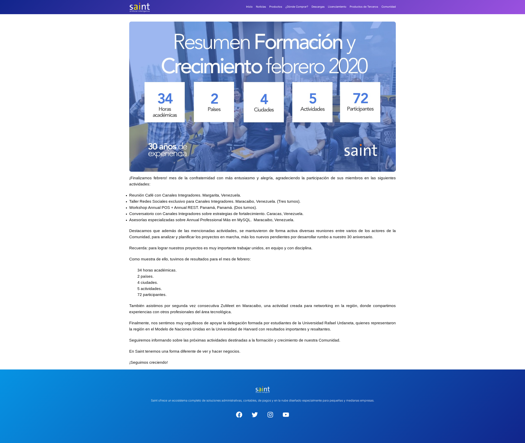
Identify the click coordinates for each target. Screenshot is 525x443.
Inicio (249, 6)
